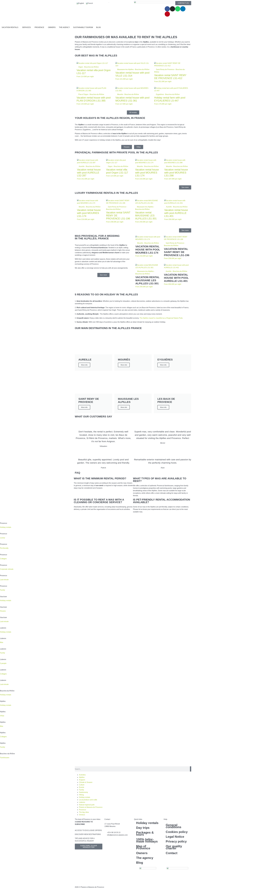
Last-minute (4, 621)
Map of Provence (143, 847)
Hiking (81, 795)
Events (81, 787)
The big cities (84, 812)
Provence (82, 810)
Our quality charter (174, 847)
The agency (144, 858)
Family (2, 747)
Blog (139, 862)
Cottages (3, 674)
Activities (82, 775)
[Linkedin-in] (182, 8)
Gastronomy (83, 792)
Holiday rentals (5, 600)
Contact (171, 853)
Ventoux (82, 815)
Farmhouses (4, 757)
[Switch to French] (89, 3)
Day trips (143, 827)
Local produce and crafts (88, 800)
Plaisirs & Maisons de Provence (90, 807)
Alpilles (81, 777)
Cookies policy (177, 832)
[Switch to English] (80, 3)
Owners (142, 853)
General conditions (173, 826)
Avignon (82, 780)
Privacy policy (176, 841)
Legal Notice (175, 836)
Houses (3, 611)
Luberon (82, 802)
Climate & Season (85, 782)
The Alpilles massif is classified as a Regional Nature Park (161, 318)
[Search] (190, 769)
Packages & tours (145, 833)
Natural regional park (86, 805)
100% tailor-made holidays (147, 840)
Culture (81, 785)
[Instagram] (172, 8)
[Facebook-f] (167, 8)
